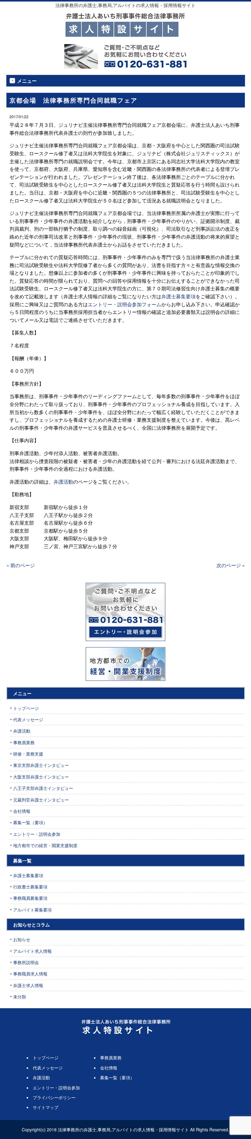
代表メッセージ (28, 719)
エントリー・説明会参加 (36, 834)
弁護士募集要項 (178, 296)
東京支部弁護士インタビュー (41, 765)
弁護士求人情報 (28, 985)
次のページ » (230, 565)
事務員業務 (24, 742)
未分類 (19, 997)
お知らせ (21, 939)
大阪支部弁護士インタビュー (41, 777)
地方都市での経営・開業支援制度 (45, 845)
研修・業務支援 (28, 754)
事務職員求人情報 (30, 974)
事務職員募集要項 (30, 898)
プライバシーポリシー (54, 1097)
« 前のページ (20, 565)
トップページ (26, 708)
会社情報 (21, 811)
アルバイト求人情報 (32, 951)
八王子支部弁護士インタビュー (43, 788)
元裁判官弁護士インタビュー (41, 800)
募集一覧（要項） (30, 822)
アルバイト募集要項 (32, 910)
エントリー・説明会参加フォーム (124, 304)
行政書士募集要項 (30, 887)
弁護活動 (63, 481)
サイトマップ (45, 1107)
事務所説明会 (26, 962)
